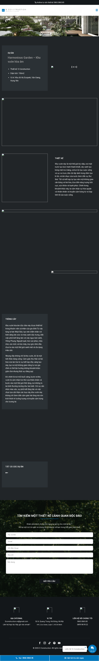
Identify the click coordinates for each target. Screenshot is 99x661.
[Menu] (97, 10)
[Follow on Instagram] (44, 643)
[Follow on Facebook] (40, 643)
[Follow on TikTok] (49, 643)
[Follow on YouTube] (59, 643)
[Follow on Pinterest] (54, 643)
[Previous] (5, 21)
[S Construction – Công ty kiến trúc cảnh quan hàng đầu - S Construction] (14, 10)
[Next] (93, 21)
